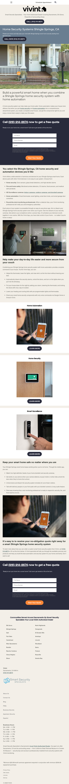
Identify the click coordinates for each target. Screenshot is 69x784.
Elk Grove (9, 625)
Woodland (38, 644)
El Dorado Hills (39, 633)
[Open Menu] (11, 2)
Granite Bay (38, 658)
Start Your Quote (34, 158)
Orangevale (38, 629)
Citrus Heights (10, 655)
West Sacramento (11, 644)
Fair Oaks (9, 636)
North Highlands (40, 625)
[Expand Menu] (19, 12)
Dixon (8, 658)
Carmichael (9, 640)
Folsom (37, 651)
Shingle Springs (11, 629)
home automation (39, 108)
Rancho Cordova (11, 651)
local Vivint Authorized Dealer (40, 746)
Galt (7, 633)
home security (25, 108)
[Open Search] (55, 2)
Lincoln (37, 640)
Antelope (38, 636)
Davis (37, 647)
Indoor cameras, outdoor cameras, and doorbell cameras (43, 192)
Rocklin (8, 647)
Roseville (38, 655)
